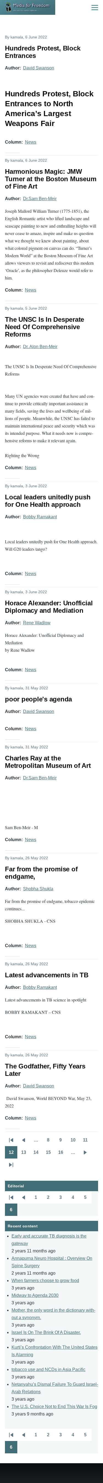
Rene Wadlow (37, 622)
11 (87, 1142)
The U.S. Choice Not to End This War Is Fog (54, 1406)
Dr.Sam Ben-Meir (40, 198)
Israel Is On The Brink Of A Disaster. (46, 1332)
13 (25, 1154)
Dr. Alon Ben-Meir (40, 346)
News (30, 142)
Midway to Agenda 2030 (35, 1295)
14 (38, 1154)
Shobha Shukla (38, 888)
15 (50, 1154)
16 (62, 1154)
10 (75, 1142)
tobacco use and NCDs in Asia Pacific (48, 1369)
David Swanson (38, 68)
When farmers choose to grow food (45, 1280)
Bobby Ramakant (40, 516)
